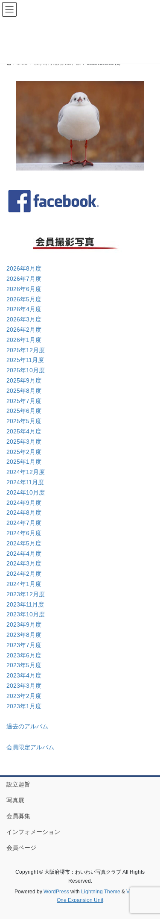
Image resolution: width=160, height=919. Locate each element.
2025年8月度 (23, 390)
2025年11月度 (25, 359)
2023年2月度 (23, 695)
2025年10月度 (25, 370)
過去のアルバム (27, 726)
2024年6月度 (23, 533)
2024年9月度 (23, 502)
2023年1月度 (23, 706)
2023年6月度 (23, 655)
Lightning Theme (100, 892)
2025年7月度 (23, 401)
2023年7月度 (23, 645)
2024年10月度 (25, 492)
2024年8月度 (23, 512)
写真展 (15, 800)
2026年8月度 (23, 268)
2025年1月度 (23, 461)
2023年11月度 (25, 604)
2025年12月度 (25, 350)
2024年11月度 (25, 482)
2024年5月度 (23, 543)
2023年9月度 (23, 624)
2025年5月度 (23, 421)
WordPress (56, 892)
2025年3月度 (23, 441)
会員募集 (18, 816)
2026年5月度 (23, 299)
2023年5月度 (23, 665)
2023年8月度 (23, 634)
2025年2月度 (23, 451)
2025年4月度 (23, 431)
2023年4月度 (23, 675)
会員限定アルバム (30, 747)
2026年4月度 (23, 309)
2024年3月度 (23, 563)
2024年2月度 (23, 573)
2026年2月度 (23, 329)
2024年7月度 (23, 522)
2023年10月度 (25, 614)
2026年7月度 (23, 278)
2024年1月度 (23, 583)
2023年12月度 (25, 594)
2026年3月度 (23, 319)
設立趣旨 (18, 784)
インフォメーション (33, 831)
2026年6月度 (23, 289)
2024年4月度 (23, 553)
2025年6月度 (23, 410)
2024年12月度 (25, 471)
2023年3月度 (23, 685)
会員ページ (21, 847)
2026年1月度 (23, 339)
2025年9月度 (23, 380)
